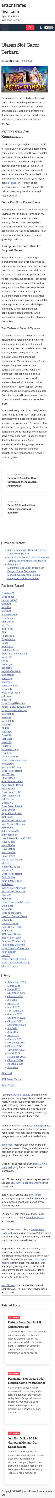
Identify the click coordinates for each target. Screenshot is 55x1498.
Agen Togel (7, 1085)
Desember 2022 (16, 1017)
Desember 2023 (16, 992)
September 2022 (16, 1024)
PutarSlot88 (8, 777)
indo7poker (7, 799)
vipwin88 (6, 717)
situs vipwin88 (9, 600)
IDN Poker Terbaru (12, 1079)
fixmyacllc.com (9, 834)
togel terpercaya (10, 692)
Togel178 (6, 735)
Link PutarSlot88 (10, 795)
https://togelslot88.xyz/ (14, 710)
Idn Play (6, 625)
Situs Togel (7, 596)
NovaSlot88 (8, 845)
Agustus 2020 (15, 1063)
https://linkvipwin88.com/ (15, 902)
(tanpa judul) (14, 564)
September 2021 (16, 1049)
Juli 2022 (12, 1028)
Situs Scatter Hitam (12, 781)
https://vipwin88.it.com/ (14, 958)
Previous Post (19, 474)
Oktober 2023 (15, 996)
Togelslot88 (8, 593)
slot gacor (11, 182)
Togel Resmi (8, 635)
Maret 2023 (13, 1007)
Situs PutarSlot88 (11, 792)
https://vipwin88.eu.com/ (15, 948)
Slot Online (7, 621)
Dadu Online (8, 809)
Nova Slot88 (8, 841)
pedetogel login (9, 685)
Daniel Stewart (12, 61)
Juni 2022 (12, 1031)
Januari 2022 (14, 1039)
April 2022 (13, 1035)
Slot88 (5, 728)
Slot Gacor (7, 646)
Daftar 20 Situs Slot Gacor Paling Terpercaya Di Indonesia (21, 509)
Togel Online (8, 639)
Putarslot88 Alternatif (13, 941)
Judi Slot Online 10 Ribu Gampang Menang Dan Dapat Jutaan (23, 1443)
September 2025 (16, 982)
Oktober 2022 (15, 1021)
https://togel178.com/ (13, 703)
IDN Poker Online (11, 934)
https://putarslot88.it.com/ (15, 962)
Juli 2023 (12, 999)
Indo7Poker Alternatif (13, 820)
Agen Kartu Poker (11, 813)
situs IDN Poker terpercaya (26, 1182)
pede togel (7, 1144)
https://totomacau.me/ (13, 760)
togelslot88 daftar (11, 671)
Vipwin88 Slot (9, 614)
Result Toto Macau (12, 859)
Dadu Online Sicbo (11, 927)
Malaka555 (7, 905)
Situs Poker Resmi (11, 770)
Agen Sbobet (8, 951)
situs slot (6, 863)
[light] (45, 27)
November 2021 (16, 1042)
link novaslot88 (9, 756)
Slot (3, 632)
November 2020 (16, 1056)
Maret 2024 (13, 989)
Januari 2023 (14, 1014)
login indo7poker (10, 866)
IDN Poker (7, 628)
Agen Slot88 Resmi (12, 784)
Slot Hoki (6, 1073)
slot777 (5, 955)
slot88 (4, 660)
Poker (4, 642)
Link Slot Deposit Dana (14, 916)
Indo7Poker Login (11, 937)
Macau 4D (7, 802)
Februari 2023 (15, 1010)
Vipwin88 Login (9, 749)
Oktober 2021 (14, 1046)
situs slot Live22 (21, 1094)
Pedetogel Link (9, 650)
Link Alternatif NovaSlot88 (16, 838)
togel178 (6, 603)
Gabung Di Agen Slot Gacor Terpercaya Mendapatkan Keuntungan (22, 482)
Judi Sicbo (7, 930)
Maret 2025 (13, 985)
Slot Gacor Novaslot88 (14, 653)
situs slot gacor (9, 966)
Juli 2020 (12, 1067)
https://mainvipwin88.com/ (16, 706)
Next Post (12, 501)
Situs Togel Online (11, 912)
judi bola (6, 696)
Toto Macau (8, 618)
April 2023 (13, 1003)
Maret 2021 (13, 1053)
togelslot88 (7, 674)
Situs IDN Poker (35, 1217)
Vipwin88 (6, 689)
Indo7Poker (8, 774)
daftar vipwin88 (10, 831)
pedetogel (6, 664)
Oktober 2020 (15, 1060)
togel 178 (6, 657)
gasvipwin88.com (11, 767)
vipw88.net (7, 827)
